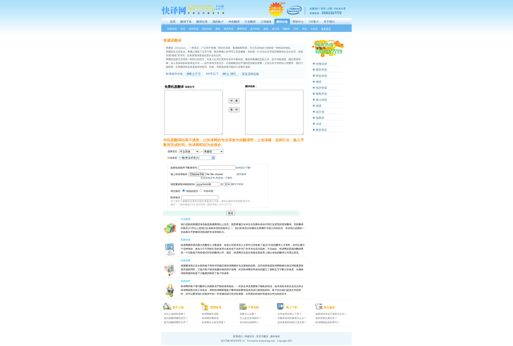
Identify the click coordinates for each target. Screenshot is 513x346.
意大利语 (321, 99)
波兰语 (320, 111)
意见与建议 (262, 336)
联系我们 (238, 336)
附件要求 (241, 174)
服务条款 (275, 336)
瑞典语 (320, 117)
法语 (318, 123)
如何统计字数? (243, 167)
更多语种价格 (250, 73)
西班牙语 (321, 69)
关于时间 (238, 184)
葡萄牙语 (321, 93)
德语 (318, 105)
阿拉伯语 (321, 75)
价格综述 (321, 63)
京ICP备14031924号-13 (233, 340)
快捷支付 (249, 336)
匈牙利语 (321, 87)
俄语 (318, 81)
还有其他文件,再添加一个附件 (216, 178)
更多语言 (321, 129)
